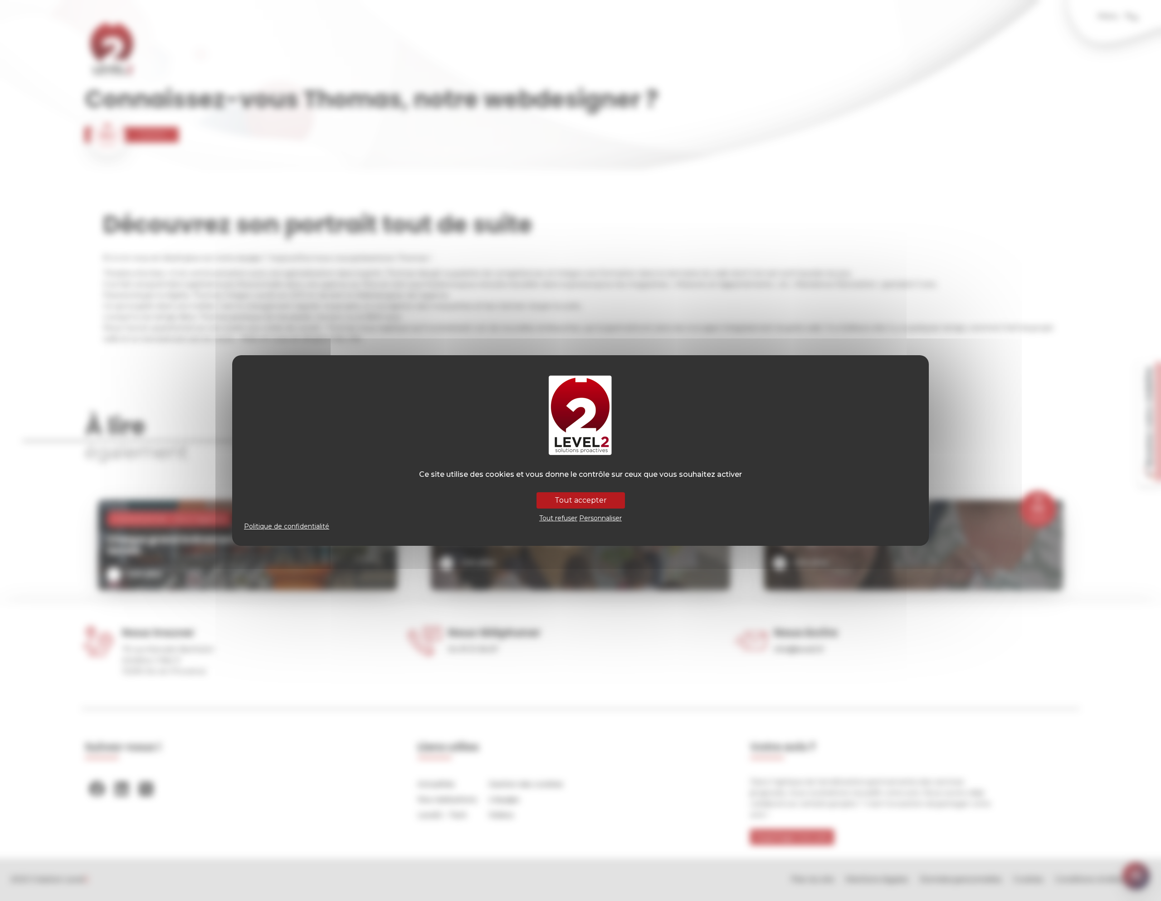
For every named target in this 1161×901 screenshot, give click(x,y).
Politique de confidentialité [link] (286, 526)
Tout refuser (558, 518)
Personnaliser (600, 518)
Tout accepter (581, 500)
